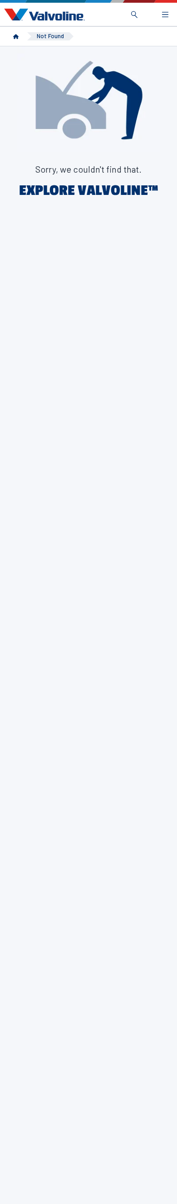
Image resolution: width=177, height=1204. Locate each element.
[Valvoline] (42, 14)
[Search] (134, 14)
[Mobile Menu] (165, 14)
